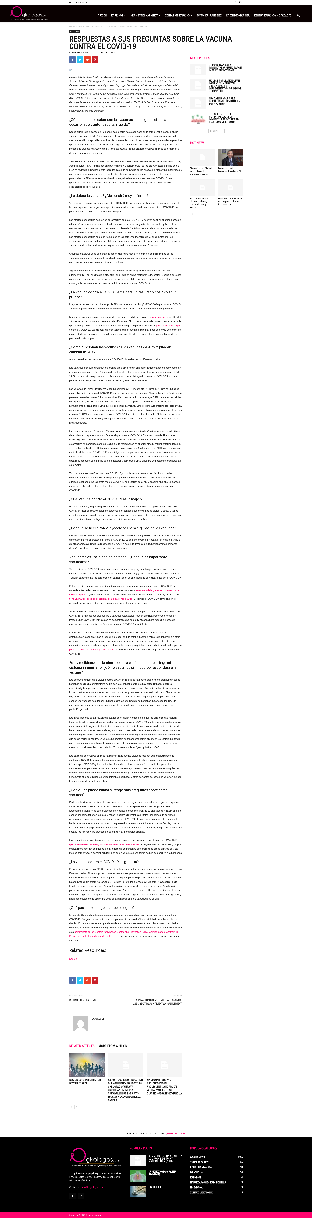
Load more (215, 130)
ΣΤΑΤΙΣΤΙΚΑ (155, 1187)
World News (83, 26)
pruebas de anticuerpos (168, 325)
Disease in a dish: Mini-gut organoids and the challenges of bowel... (201, 171)
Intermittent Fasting (82, 1000)
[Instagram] (240, 2)
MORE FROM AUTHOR (112, 1046)
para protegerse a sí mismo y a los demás (91, 649)
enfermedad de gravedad (149, 590)
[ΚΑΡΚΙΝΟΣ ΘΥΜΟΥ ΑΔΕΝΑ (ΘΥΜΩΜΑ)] (138, 1176)
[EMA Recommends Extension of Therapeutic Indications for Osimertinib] (230, 187)
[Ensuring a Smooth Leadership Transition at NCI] (230, 157)
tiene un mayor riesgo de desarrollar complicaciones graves (100, 598)
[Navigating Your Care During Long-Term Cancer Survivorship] (198, 103)
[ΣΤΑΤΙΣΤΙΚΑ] (138, 1191)
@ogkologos (175, 1133)
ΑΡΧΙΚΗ (102, 15)
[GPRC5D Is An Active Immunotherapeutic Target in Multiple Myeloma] (198, 69)
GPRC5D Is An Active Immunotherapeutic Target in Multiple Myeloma (225, 68)
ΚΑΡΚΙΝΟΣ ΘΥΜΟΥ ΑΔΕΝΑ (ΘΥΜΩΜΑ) (162, 1173)
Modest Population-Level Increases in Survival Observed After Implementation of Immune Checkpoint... (225, 86)
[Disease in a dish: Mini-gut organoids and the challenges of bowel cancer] (202, 157)
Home (72, 26)
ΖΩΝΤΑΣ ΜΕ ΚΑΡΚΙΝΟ (177, 15)
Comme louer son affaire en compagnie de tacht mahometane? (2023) (165, 1158)
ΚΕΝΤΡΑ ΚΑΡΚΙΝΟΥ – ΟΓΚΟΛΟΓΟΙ (273, 15)
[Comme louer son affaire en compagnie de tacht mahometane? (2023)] (138, 1160)
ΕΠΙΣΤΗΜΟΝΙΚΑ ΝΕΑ (238, 15)
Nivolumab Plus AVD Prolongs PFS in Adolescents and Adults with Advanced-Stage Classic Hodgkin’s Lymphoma (164, 1086)
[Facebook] (235, 2)
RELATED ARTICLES (82, 1046)
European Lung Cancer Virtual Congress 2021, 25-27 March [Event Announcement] (157, 1002)
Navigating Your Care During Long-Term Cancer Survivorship (224, 101)
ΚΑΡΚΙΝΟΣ (117, 15)
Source (73, 958)
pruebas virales (160, 317)
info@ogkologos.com (93, 1187)
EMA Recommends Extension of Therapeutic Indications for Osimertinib (230, 201)
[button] (298, 15)
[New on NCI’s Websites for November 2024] (87, 1065)
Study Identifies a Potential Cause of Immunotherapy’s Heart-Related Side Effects (224, 118)
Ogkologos (77, 52)
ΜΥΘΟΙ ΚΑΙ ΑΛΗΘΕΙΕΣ (209, 15)
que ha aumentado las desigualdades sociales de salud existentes (104, 844)
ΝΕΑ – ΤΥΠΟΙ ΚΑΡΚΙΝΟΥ (144, 15)
